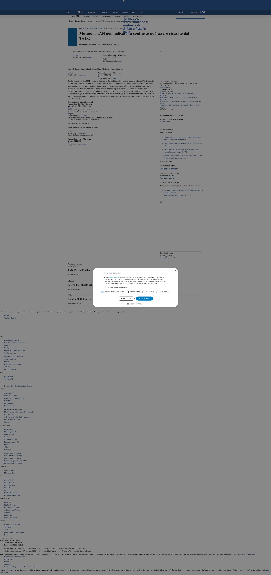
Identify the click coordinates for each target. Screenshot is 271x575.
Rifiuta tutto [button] (126, 298)
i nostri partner (113, 277)
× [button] (175, 270)
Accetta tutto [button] (144, 298)
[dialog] (135, 287)
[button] (135, 304)
